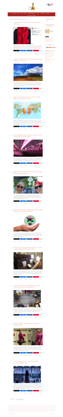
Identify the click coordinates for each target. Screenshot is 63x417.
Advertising (42, 13)
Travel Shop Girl (50, 50)
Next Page (21, 399)
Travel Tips (23, 25)
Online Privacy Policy (12, 413)
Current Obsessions (31, 13)
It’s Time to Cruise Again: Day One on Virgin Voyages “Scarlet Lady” (49, 56)
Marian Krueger (16, 25)
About (21, 13)
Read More (39, 48)
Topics (25, 13)
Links (38, 13)
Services (47, 13)
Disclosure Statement (31, 15)
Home (15, 13)
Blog (18, 13)
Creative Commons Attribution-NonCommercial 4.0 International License (49, 40)
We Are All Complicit (48, 62)
